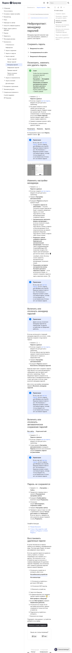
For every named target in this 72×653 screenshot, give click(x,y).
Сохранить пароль (60, 14)
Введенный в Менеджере (38, 56)
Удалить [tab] (47, 129)
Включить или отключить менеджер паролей (62, 25)
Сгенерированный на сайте (39, 52)
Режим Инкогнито (35, 527)
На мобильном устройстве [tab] (38, 574)
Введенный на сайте (36, 48)
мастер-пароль (45, 101)
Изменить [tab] (40, 129)
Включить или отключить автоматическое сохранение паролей (62, 30)
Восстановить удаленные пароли (62, 38)
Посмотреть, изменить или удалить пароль (62, 17)
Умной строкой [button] (38, 91)
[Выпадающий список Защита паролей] (5, 56)
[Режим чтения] (55, 7)
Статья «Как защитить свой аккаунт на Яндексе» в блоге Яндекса (39, 530)
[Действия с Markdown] (64, 7)
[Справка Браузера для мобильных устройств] (39, 18)
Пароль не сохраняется (62, 35)
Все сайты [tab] (30, 431)
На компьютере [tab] (35, 577)
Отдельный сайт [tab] (41, 431)
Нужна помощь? (63, 649)
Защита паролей (41, 7)
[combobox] (58, 2)
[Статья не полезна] (61, 7)
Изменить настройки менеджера (61, 21)
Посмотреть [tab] (31, 129)
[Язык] (47, 2)
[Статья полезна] (58, 7)
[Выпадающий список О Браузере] (3, 8)
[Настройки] (44, 2)
